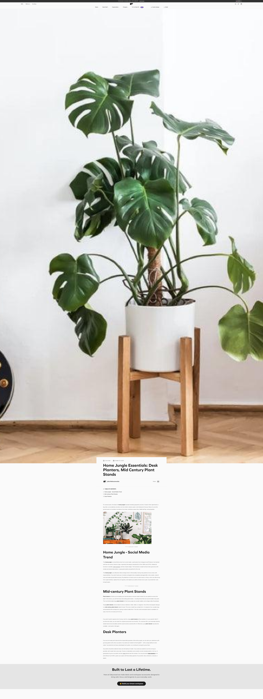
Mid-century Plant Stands (111, 494)
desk (124, 653)
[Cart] (241, 4)
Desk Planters (108, 496)
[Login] (238, 4)
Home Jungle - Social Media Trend (113, 491)
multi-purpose (116, 566)
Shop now (142, 1)
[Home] (131, 4)
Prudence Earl (130, 546)
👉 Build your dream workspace (131, 684)
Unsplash (136, 546)
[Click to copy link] (158, 481)
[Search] (235, 4)
